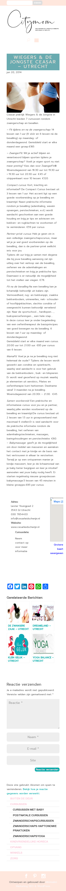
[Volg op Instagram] (54, 11)
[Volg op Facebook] (44, 11)
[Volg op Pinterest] (49, 11)
